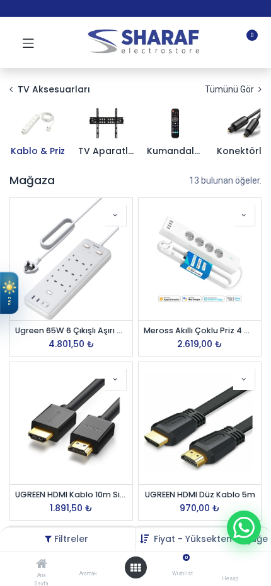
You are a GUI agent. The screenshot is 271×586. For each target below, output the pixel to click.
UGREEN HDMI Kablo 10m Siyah (71, 494)
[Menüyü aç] (135, 567)
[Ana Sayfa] (41, 565)
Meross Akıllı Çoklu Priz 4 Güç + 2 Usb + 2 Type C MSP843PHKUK (200, 330)
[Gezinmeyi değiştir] (28, 43)
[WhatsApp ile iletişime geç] (244, 528)
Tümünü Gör (230, 89)
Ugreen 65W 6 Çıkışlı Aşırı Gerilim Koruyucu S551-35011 (71, 330)
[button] (211, 539)
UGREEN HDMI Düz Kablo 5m (200, 494)
